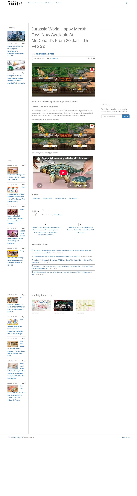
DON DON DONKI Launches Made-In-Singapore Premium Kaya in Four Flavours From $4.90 (16, 349)
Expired (51, 54)
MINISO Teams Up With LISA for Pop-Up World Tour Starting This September (16, 237)
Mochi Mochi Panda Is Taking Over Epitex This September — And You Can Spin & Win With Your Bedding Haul (16, 371)
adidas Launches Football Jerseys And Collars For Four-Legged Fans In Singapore (15, 216)
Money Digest (16, 437)
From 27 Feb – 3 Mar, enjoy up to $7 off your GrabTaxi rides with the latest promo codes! (63, 319)
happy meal (48, 198)
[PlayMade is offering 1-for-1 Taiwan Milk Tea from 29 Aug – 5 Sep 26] (12, 170)
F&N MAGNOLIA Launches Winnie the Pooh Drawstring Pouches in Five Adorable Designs (15, 327)
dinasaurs (37, 198)
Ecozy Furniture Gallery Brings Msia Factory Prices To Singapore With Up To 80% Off (15, 258)
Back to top (126, 437)
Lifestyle (48, 3)
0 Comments (54, 58)
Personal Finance (34, 3)
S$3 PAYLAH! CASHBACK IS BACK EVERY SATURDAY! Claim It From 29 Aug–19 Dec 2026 (16, 305)
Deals (58, 3)
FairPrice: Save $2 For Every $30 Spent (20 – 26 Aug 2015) (40, 318)
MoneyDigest (40, 54)
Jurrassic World (61, 198)
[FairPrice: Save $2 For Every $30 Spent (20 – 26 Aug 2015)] (41, 305)
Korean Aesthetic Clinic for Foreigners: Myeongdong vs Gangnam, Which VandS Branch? (15, 51)
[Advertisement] (68, 14)
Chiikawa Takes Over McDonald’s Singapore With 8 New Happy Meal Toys (57, 256)
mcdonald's (73, 198)
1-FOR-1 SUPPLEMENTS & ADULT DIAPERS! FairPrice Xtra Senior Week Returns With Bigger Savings (16, 194)
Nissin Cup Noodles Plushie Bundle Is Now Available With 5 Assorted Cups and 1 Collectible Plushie (16, 393)
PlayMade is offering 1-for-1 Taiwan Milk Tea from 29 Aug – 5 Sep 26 (16, 177)
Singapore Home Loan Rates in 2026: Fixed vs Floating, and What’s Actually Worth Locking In (16, 79)
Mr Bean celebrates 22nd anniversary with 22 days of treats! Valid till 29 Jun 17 (85, 319)
